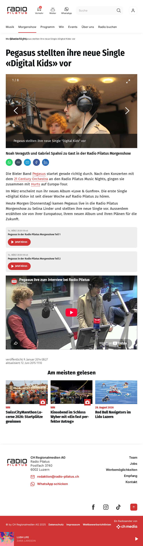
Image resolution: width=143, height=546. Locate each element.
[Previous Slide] (16, 111)
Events (72, 27)
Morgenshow (27, 27)
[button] (66, 10)
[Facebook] (36, 162)
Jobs (133, 463)
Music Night (18, 38)
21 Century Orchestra (31, 179)
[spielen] (136, 539)
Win (61, 27)
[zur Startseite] (17, 10)
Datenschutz (56, 524)
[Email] (27, 162)
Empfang (130, 476)
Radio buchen (107, 27)
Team (133, 457)
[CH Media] (125, 526)
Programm (47, 27)
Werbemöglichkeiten (121, 470)
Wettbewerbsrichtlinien (97, 524)
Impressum (73, 524)
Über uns (88, 27)
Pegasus (39, 173)
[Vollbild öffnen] (128, 81)
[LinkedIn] (45, 162)
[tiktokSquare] (118, 507)
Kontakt (131, 482)
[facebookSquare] (93, 507)
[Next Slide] (127, 111)
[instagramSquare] (105, 507)
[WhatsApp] (9, 162)
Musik (10, 27)
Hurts (35, 184)
